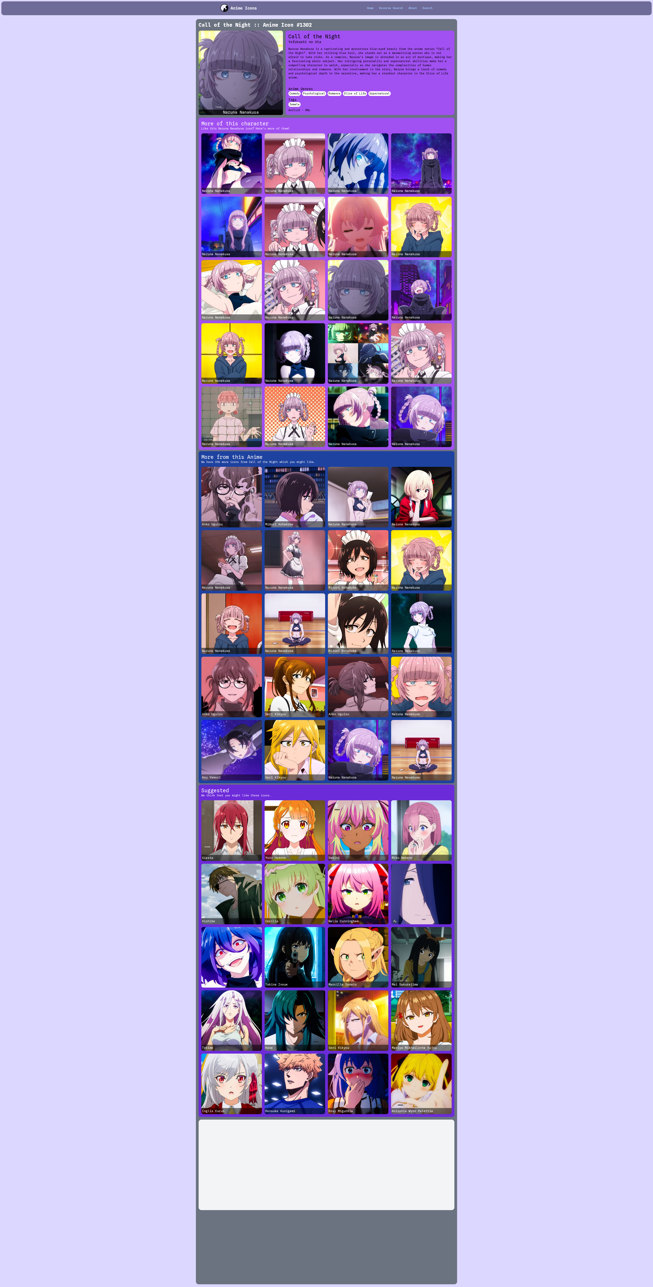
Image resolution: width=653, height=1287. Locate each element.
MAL (308, 110)
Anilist (294, 110)
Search (427, 8)
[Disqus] (326, 1164)
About (412, 8)
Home (370, 8)
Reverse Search (391, 8)
